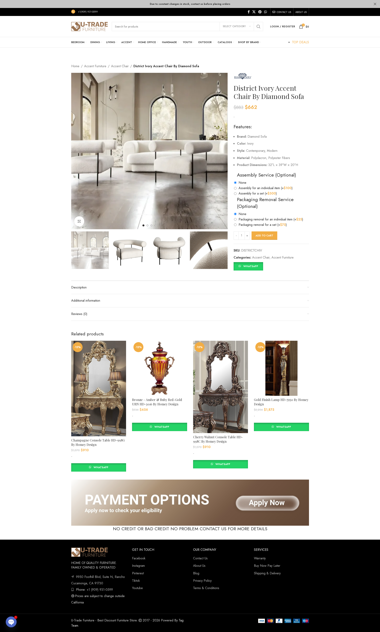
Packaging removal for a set (263, 224)
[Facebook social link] (248, 12)
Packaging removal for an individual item (271, 219)
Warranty (260, 558)
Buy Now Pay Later (267, 565)
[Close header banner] (375, 4)
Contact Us (200, 558)
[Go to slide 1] (143, 225)
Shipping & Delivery (267, 573)
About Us (199, 565)
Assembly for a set (258, 193)
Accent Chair (120, 66)
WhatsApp (250, 266)
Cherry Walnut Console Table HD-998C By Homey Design (218, 439)
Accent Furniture (95, 66)
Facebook (138, 558)
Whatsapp (101, 467)
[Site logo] (89, 26)
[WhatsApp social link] (265, 12)
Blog (196, 573)
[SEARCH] (258, 26)
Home (75, 66)
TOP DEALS (300, 42)
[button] (248, 266)
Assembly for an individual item (266, 188)
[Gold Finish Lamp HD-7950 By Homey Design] (281, 368)
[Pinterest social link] (260, 12)
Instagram (138, 565)
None (242, 182)
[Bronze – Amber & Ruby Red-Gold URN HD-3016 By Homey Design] (159, 368)
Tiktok (136, 580)
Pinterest (138, 573)
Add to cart (264, 235)
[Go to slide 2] (147, 225)
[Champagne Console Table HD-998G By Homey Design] (98, 388)
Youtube (137, 588)
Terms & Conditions (206, 588)
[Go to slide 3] (151, 225)
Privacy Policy (202, 580)
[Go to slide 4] (155, 225)
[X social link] (254, 12)
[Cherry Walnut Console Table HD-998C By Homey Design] (220, 387)
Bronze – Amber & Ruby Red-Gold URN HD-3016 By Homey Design (157, 402)
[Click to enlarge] (79, 221)
